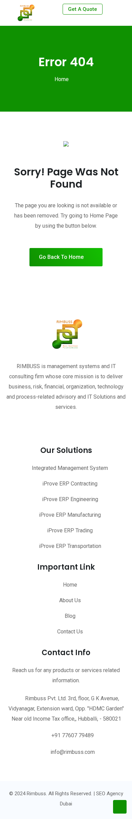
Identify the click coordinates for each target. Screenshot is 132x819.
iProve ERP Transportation (70, 546)
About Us (70, 600)
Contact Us (70, 631)
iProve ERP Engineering (70, 499)
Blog (70, 616)
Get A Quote (82, 9)
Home (61, 79)
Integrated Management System (70, 468)
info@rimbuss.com (72, 752)
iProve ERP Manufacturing (70, 515)
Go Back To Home (61, 257)
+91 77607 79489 (72, 735)
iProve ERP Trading (70, 530)
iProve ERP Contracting (69, 483)
